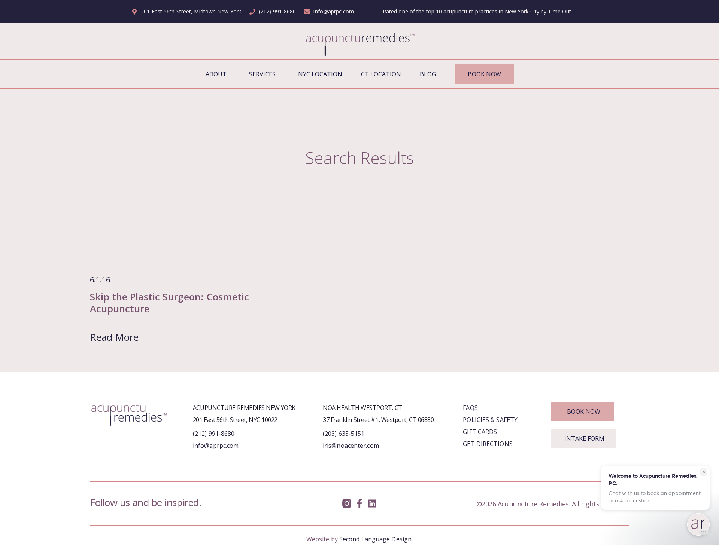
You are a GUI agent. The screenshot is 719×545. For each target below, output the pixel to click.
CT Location (381, 74)
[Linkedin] (372, 503)
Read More (114, 337)
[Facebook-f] (359, 503)
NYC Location (320, 74)
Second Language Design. (376, 539)
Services (262, 74)
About (216, 74)
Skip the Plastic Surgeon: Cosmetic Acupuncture (169, 302)
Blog (428, 74)
